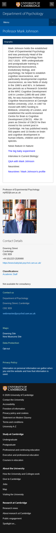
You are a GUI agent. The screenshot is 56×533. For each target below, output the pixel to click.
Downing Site (9, 333)
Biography (8, 42)
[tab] (28, 41)
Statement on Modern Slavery (17, 417)
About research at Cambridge (17, 513)
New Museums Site (12, 336)
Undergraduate (10, 439)
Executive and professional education (21, 455)
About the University (13, 468)
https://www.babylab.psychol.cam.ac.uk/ (22, 263)
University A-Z (9, 426)
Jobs (5, 484)
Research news (10, 508)
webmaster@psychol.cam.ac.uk (19, 313)
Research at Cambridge (15, 502)
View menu (4, 4)
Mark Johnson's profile (33, 171)
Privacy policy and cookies (15, 413)
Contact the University (13, 400)
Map (5, 489)
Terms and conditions (13, 422)
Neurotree (13, 171)
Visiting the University (13, 494)
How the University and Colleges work (21, 474)
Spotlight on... (9, 523)
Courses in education (13, 460)
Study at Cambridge (13, 434)
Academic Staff (10, 274)
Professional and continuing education (21, 450)
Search (52, 4)
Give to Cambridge (12, 479)
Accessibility (9, 404)
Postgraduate (9, 445)
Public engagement (12, 518)
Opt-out (6, 349)
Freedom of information (14, 409)
